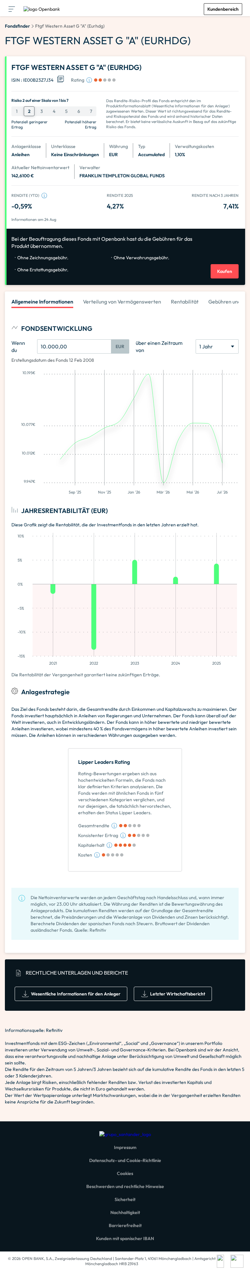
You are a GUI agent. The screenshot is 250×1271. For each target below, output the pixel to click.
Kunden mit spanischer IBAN (125, 1238)
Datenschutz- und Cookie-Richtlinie (125, 1160)
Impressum (125, 1147)
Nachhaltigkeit (125, 1212)
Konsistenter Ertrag (98, 835)
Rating (77, 80)
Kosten (85, 855)
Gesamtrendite (93, 826)
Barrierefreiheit (125, 1225)
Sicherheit (125, 1199)
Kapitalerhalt (91, 845)
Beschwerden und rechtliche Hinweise (125, 1186)
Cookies (125, 1173)
